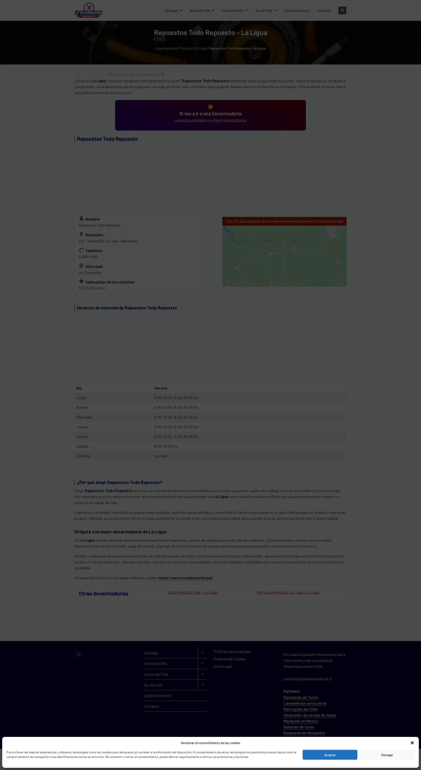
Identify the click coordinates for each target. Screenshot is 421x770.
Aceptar (330, 755)
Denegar (387, 755)
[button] (412, 743)
